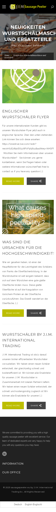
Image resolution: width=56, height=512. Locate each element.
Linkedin (4, 454)
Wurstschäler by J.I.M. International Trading (27, 340)
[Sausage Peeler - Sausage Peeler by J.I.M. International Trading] (28, 6)
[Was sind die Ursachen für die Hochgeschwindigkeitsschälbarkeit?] (28, 217)
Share (35, 181)
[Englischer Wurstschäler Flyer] (28, 86)
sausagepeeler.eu (20, 487)
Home (6, 55)
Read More (13, 181)
